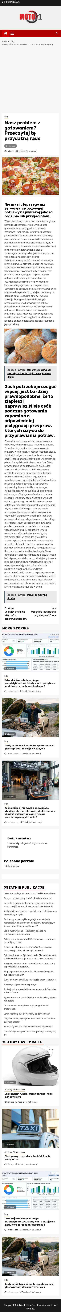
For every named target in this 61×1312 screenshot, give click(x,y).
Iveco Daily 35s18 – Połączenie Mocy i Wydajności (28, 1026)
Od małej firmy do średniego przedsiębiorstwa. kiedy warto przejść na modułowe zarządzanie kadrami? (29, 683)
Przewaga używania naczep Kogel (20, 984)
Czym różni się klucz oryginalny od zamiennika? (27, 1013)
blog (6, 116)
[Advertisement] (30, 80)
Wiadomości (19, 1089)
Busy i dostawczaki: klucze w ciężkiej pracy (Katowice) (30, 979)
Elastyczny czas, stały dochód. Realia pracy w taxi (28, 898)
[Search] (56, 33)
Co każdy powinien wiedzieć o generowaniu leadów (15, 613)
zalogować (25, 843)
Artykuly (8, 1089)
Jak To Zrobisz (11, 866)
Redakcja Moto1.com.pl (27, 151)
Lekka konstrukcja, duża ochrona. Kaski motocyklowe (30, 893)
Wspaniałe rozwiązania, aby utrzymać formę (44, 612)
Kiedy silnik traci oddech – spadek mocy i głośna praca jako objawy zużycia (29, 747)
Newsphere (44, 1305)
